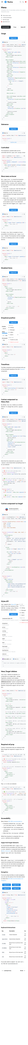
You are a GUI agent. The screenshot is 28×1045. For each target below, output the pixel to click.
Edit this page (6, 19)
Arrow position (5, 338)
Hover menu (5, 857)
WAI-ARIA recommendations (15, 821)
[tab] (6, 27)
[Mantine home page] (8, 2)
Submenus (5, 124)
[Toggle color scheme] (23, 2)
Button (3, 851)
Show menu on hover (8, 176)
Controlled (5, 147)
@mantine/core (6, 21)
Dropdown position (8, 318)
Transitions (5, 364)
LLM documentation (7, 17)
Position (4, 326)
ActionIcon (7, 851)
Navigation (4, 872)
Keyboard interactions (8, 927)
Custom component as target (12, 503)
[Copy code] (24, 42)
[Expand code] (22, 133)
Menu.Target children (9, 671)
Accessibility (5, 818)
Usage (3, 33)
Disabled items (6, 268)
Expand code (13, 142)
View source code (7, 15)
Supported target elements (10, 842)
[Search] (20, 2)
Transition (22, 369)
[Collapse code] (22, 42)
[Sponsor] (26, 2)
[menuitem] (13, 327)
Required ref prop (7, 744)
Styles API (5, 601)
